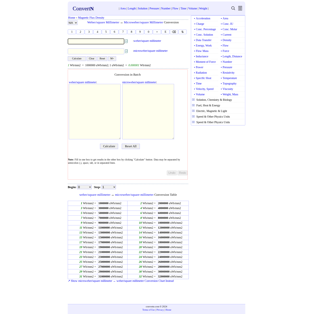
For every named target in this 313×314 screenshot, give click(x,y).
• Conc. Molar (229, 29)
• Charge (199, 23)
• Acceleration (202, 18)
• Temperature (229, 78)
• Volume (199, 94)
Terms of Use (148, 309)
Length (132, 8)
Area (123, 8)
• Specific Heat (202, 78)
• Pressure (226, 67)
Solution (142, 8)
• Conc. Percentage (205, 29)
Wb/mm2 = (89, 203)
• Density (226, 40)
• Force (225, 50)
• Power (198, 67)
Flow (175, 8)
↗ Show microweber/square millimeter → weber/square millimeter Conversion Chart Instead (121, 280)
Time (183, 8)
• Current (226, 34)
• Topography (229, 83)
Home (71, 17)
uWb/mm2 (109, 203)
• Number (226, 61)
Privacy (160, 309)
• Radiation (200, 72)
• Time (198, 83)
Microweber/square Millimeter (143, 22)
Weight (203, 8)
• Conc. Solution (203, 34)
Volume (192, 8)
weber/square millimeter (147, 40)
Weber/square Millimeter (103, 22)
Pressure (154, 8)
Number (165, 8)
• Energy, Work (203, 45)
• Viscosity (227, 88)
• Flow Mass (201, 50)
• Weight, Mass (229, 94)
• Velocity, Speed (204, 88)
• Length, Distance (231, 56)
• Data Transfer (202, 40)
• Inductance (201, 56)
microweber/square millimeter (151, 50)
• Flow (225, 45)
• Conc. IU (227, 23)
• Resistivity (228, 72)
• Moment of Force (205, 61)
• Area (224, 18)
